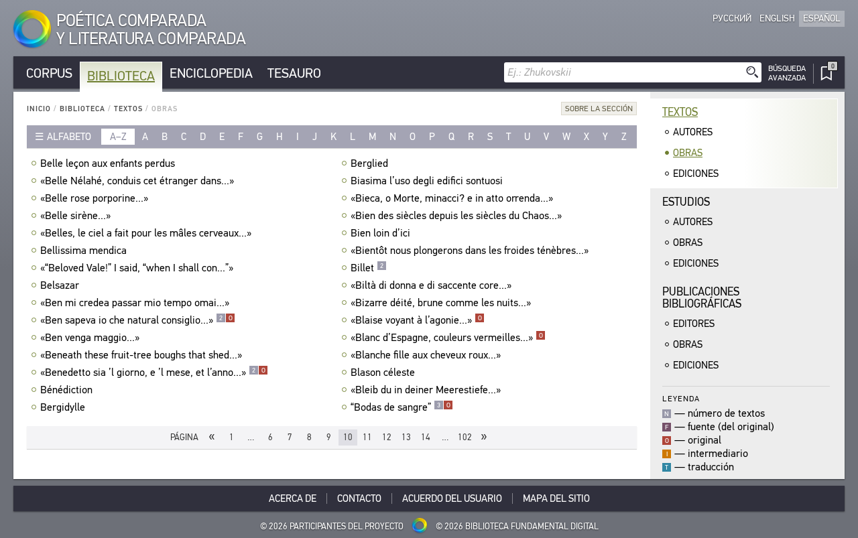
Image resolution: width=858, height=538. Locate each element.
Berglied (369, 163)
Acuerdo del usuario (452, 498)
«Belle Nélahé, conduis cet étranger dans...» (137, 181)
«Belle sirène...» (75, 216)
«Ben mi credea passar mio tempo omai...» (134, 303)
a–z (118, 137)
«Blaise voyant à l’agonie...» (416, 320)
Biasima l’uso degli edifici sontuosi (427, 181)
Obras (687, 153)
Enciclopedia (211, 73)
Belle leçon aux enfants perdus (107, 163)
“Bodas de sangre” (400, 407)
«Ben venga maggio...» (89, 338)
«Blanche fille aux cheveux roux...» (426, 355)
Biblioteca (121, 76)
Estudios (686, 202)
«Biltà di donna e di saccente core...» (431, 285)
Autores (693, 132)
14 (425, 437)
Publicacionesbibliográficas (701, 298)
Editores (694, 324)
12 (386, 437)
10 (348, 437)
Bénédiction (66, 390)
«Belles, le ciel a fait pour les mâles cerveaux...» (145, 233)
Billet (367, 268)
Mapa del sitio (556, 498)
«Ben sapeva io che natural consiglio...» (136, 320)
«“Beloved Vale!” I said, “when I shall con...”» (136, 268)
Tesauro (294, 73)
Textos (128, 109)
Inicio (39, 109)
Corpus (49, 73)
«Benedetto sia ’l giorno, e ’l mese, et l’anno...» (152, 372)
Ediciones (696, 173)
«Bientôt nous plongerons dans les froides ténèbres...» (470, 251)
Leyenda (681, 398)
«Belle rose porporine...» (94, 198)
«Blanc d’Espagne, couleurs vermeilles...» (447, 338)
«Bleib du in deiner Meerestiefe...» (426, 390)
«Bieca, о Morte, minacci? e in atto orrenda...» (452, 198)
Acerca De (292, 498)
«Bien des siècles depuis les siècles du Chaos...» (456, 216)
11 (367, 437)
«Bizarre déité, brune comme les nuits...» (441, 303)
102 (465, 437)
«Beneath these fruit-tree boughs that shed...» (141, 355)
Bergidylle (62, 407)
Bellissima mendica (83, 251)
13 (406, 437)
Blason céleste (383, 372)
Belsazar (59, 285)
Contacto (359, 498)
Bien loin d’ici (380, 233)
